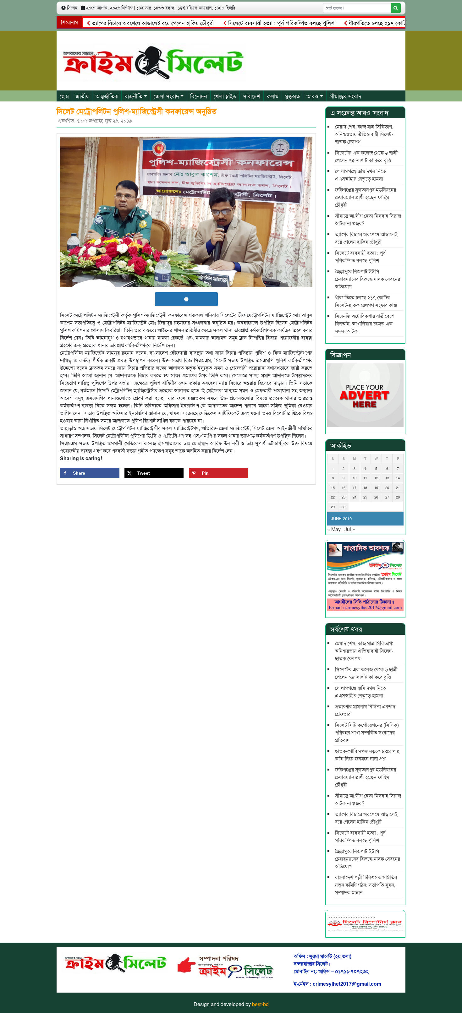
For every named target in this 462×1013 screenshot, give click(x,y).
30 (343, 506)
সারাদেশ (251, 96)
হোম (64, 96)
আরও (312, 96)
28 (398, 496)
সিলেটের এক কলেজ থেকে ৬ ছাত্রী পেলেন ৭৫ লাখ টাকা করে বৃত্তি (366, 156)
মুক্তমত (292, 96)
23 (343, 496)
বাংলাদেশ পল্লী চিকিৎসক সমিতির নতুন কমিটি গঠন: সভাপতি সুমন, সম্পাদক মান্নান (366, 885)
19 (376, 487)
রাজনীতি (133, 96)
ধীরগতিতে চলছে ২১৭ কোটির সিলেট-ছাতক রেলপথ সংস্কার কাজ (389, 23)
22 (333, 496)
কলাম (272, 96)
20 (387, 487)
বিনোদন (198, 96)
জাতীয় (82, 96)
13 (387, 477)
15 (333, 487)
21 (398, 487)
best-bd (260, 1004)
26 (376, 496)
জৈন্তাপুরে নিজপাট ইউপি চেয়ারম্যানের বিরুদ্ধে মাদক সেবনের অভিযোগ (367, 279)
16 (343, 487)
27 (387, 496)
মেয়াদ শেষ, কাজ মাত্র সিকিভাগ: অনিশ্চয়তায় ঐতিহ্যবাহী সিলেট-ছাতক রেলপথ (364, 134)
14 (398, 477)
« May (334, 529)
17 (354, 487)
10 (354, 477)
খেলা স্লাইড (225, 96)
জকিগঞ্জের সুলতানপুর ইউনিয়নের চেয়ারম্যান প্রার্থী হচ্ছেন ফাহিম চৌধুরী (365, 197)
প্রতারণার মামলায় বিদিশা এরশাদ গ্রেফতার (365, 710)
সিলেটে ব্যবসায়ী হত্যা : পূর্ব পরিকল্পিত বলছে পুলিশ (256, 23)
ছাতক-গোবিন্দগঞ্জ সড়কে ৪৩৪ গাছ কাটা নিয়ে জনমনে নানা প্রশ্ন (367, 754)
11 (365, 477)
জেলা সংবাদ (166, 96)
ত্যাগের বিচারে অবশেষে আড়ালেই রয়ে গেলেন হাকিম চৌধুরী (127, 23)
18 (365, 487)
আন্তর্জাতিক (107, 96)
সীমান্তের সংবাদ (345, 96)
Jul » (349, 529)
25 (365, 496)
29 (333, 506)
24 (354, 496)
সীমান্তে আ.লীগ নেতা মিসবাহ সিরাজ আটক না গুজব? (368, 219)
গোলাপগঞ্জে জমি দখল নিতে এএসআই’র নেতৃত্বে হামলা (360, 174)
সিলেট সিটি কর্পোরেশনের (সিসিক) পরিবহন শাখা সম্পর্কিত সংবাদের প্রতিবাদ (367, 732)
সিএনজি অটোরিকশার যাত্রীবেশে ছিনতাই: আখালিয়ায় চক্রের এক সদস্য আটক (364, 323)
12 (376, 477)
